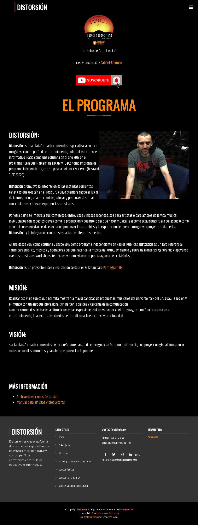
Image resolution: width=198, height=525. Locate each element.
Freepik (95, 513)
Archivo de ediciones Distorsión (37, 397)
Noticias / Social (66, 470)
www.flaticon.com (111, 513)
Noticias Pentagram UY (69, 478)
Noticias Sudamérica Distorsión (73, 486)
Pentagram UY (113, 268)
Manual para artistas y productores (41, 403)
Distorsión (32, 7)
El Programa (64, 445)
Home (61, 437)
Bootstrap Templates (93, 517)
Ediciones (63, 453)
